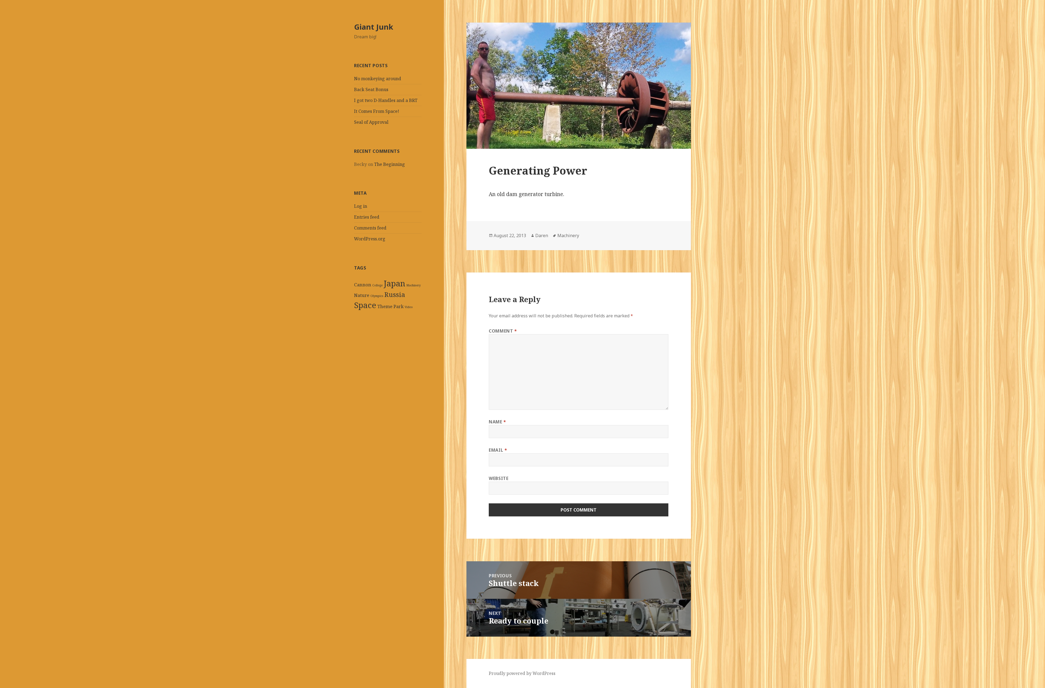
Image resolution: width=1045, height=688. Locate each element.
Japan (394, 283)
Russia (394, 294)
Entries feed (366, 217)
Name (497, 422)
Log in (360, 206)
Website (498, 478)
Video (409, 307)
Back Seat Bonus (371, 89)
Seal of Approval (371, 122)
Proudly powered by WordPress (522, 673)
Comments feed (370, 228)
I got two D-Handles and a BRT (385, 100)
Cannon (362, 284)
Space (365, 305)
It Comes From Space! (376, 111)
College (377, 285)
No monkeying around (377, 79)
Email (498, 450)
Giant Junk (373, 27)
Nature (361, 295)
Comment (503, 331)
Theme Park (390, 306)
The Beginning (389, 164)
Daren (541, 235)
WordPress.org (369, 239)
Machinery (413, 285)
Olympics (376, 296)
